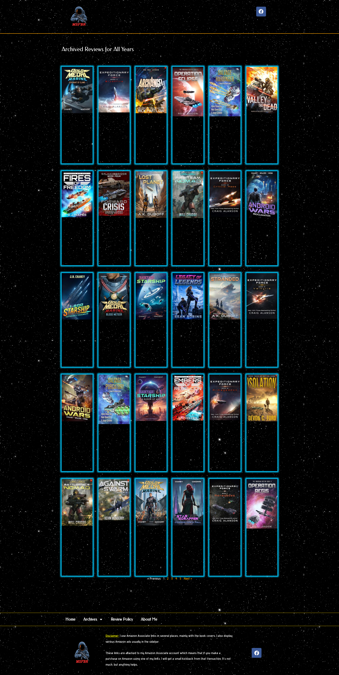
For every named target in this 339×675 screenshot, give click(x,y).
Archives (90, 619)
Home (71, 619)
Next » (188, 578)
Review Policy (122, 619)
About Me (149, 619)
